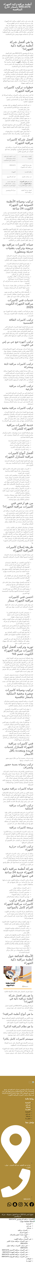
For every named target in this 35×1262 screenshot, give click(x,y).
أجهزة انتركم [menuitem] (24, 1232)
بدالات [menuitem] (26, 1237)
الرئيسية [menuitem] (28, 1224)
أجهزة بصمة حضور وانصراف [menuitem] (19, 1235)
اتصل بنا (27, 1109)
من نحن (28, 1105)
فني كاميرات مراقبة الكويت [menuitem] (22, 1239)
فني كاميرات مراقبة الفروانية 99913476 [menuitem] (15, 1256)
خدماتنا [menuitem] (29, 1228)
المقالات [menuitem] (28, 1259)
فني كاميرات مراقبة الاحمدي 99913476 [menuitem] (15, 1250)
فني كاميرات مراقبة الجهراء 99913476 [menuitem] (15, 1252)
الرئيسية (27, 1102)
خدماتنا (28, 1107)
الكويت (18, 62)
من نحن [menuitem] (28, 1226)
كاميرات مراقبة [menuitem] (23, 1230)
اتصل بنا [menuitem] (28, 1261)
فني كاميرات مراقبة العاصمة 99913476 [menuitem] (15, 1254)
